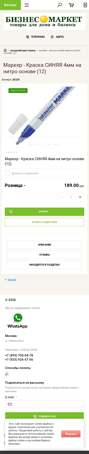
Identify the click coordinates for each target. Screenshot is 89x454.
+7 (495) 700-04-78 (19, 355)
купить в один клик (44, 222)
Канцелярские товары (23, 50)
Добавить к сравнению (24, 173)
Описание (44, 244)
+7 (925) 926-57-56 (19, 359)
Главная (5, 50)
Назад (12, 279)
